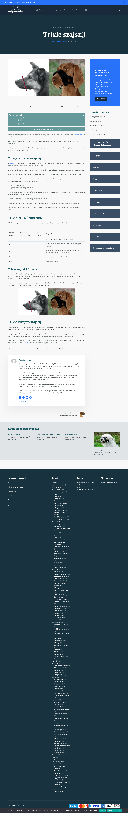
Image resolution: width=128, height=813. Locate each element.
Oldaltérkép (11, 496)
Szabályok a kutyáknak (97, 117)
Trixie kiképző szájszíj (17, 124)
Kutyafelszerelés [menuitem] (44, 10)
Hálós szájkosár (14, 434)
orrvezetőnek (79, 135)
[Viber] (46, 106)
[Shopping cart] (119, 10)
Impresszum (12, 491)
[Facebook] (15, 106)
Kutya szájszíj (99, 450)
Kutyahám (96, 156)
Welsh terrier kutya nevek (98, 134)
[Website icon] (23, 397)
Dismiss (124, 2)
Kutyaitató (96, 225)
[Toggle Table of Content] (82, 115)
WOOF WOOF (101, 99)
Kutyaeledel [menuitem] (62, 10)
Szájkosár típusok (72, 434)
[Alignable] (18, 805)
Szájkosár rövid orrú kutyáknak (48, 434)
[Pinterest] (23, 805)
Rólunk (10, 506)
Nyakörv (95, 167)
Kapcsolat (11, 500)
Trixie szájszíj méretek (17, 120)
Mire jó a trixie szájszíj (17, 118)
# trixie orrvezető (14, 348)
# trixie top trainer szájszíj (40, 348)
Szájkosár (96, 202)
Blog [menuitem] (89, 10)
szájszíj (26, 343)
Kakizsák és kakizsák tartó (103, 248)
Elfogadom (103, 810)
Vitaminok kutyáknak (97, 125)
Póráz (94, 179)
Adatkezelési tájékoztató (16, 487)
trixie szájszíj (13, 163)
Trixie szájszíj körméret (19, 122)
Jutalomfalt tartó (99, 213)
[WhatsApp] (62, 106)
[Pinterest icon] (30, 397)
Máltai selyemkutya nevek (98, 130)
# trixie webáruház (56, 348)
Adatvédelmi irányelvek (114, 810)
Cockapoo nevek (95, 121)
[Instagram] (14, 805)
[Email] (77, 106)
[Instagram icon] (27, 397)
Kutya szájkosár (12, 439)
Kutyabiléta (97, 190)
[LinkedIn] (31, 106)
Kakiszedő (96, 236)
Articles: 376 (22, 401)
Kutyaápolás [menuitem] (76, 10)
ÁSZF (9, 482)
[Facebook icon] (20, 397)
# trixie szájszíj (26, 348)
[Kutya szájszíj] (107, 439)
